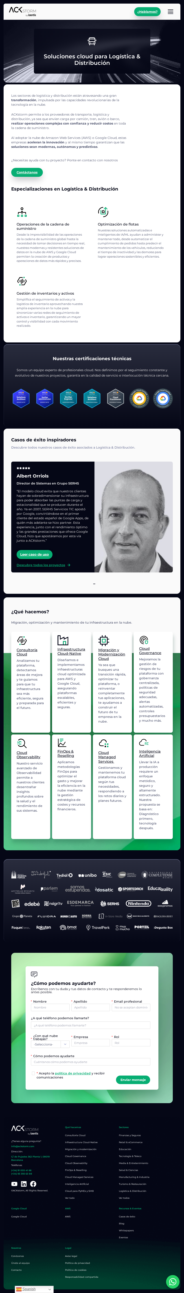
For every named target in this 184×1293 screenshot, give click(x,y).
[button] (90, 584)
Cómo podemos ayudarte (53, 1055)
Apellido (80, 1001)
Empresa (81, 1036)
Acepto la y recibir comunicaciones (71, 1075)
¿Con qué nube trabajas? (45, 1037)
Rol (116, 1036)
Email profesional (128, 1001)
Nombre (40, 1001)
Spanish (29, 1289)
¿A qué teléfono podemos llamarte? (60, 1018)
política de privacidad (73, 1073)
